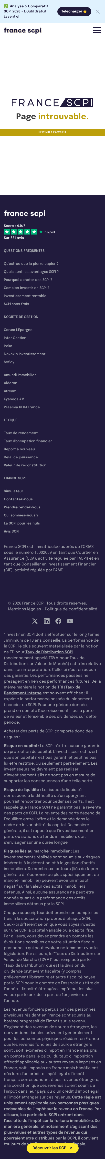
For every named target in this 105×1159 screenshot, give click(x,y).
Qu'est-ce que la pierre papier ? (31, 264)
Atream (10, 391)
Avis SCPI (11, 531)
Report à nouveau (19, 449)
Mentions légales (24, 609)
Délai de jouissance (21, 457)
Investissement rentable (25, 296)
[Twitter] (35, 621)
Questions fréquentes (24, 251)
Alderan (10, 383)
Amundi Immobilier (20, 375)
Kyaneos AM (14, 399)
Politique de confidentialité (71, 609)
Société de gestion (21, 317)
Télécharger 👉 (74, 11)
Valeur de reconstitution (25, 465)
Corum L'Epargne (18, 330)
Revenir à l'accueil (53, 132)
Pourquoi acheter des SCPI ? (28, 280)
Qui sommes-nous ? (21, 515)
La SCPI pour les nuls (22, 523)
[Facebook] (58, 621)
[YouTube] (70, 621)
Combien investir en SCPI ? (26, 288)
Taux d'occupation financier (28, 441)
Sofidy (9, 362)
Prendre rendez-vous (22, 507)
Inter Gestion (15, 338)
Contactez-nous (18, 499)
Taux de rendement (21, 433)
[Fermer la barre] (97, 11)
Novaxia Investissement (24, 354)
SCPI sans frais (16, 304)
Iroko (8, 346)
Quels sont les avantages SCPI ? (31, 272)
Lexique (10, 420)
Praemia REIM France (22, 407)
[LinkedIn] (47, 621)
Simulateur (13, 491)
